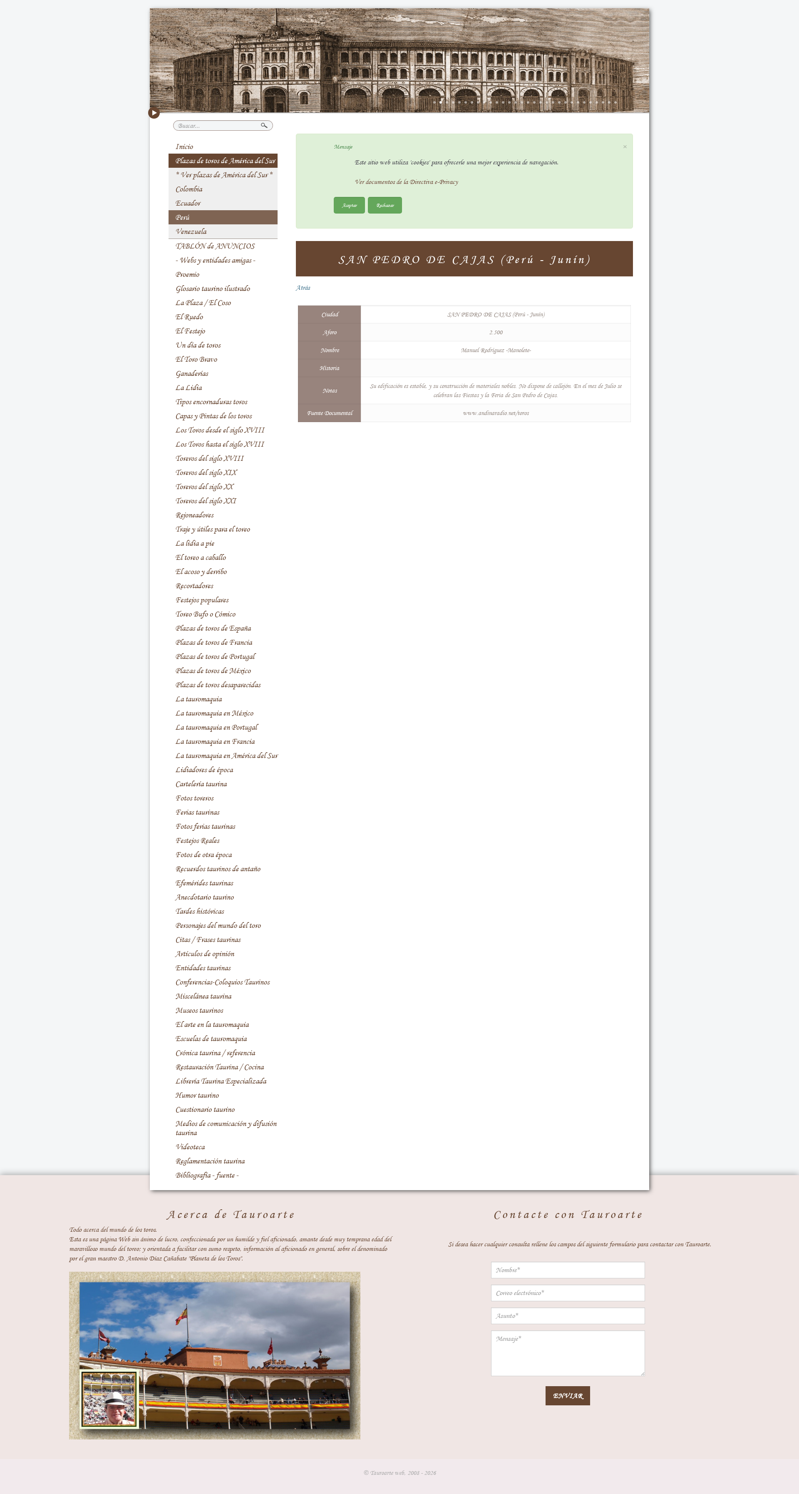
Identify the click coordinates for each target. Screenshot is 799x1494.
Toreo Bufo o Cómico (205, 614)
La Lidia (188, 388)
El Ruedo (189, 317)
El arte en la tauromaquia (211, 1024)
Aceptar (349, 205)
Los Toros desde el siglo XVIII (219, 430)
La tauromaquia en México (214, 713)
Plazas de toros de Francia (213, 642)
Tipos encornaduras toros (211, 402)
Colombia (188, 189)
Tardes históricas (199, 911)
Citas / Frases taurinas (207, 940)
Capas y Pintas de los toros (213, 416)
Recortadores (194, 586)
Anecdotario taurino (204, 897)
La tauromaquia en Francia (214, 741)
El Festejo (190, 331)
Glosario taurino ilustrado (212, 288)
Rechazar (385, 205)
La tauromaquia (198, 699)
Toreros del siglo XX (204, 487)
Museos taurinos (199, 1010)
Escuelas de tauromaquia (210, 1039)
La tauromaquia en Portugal (216, 727)
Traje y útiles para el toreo (212, 529)
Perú (182, 217)
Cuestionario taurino (204, 1109)
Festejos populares (201, 600)
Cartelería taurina (200, 784)
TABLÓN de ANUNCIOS (214, 246)
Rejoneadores (194, 515)
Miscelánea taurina (203, 996)
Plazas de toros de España (213, 628)
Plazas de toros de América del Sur (225, 161)
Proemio (187, 274)
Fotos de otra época (203, 855)
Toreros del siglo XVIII (209, 458)
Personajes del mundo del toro (218, 925)
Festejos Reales (197, 840)
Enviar (568, 1395)
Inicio (184, 147)
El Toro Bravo (196, 359)
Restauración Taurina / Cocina (219, 1067)
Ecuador (187, 203)
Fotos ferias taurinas (205, 826)
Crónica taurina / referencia (215, 1053)
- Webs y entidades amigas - (215, 260)
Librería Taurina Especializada (220, 1081)
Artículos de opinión (204, 954)
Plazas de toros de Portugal (214, 656)
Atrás (303, 287)
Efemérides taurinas (204, 883)
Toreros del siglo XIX (205, 472)
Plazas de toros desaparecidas (217, 685)
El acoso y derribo (200, 572)
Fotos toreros (194, 798)
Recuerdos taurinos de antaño (217, 869)
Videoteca (189, 1147)
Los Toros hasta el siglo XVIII (219, 444)
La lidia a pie (194, 543)
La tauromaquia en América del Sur (226, 756)
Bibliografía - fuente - (206, 1175)
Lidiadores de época (204, 770)
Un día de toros (197, 345)
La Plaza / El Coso (203, 303)
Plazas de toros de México (213, 671)
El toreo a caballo (200, 557)
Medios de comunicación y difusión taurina (225, 1128)
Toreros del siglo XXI (205, 501)
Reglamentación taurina (209, 1161)
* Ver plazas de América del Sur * (223, 175)
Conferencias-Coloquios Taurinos (222, 982)
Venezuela (190, 231)
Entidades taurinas (202, 968)
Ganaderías (191, 373)
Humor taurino (196, 1095)
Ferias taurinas (197, 812)
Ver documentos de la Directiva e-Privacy (406, 182)
